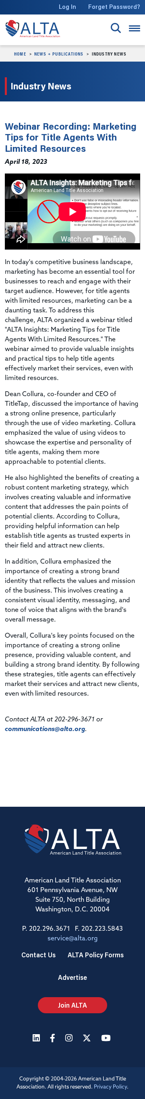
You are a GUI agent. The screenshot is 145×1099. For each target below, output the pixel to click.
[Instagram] (70, 1039)
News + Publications (59, 53)
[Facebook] (53, 1039)
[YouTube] (106, 1039)
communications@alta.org (45, 729)
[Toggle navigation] (134, 28)
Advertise (72, 977)
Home (20, 53)
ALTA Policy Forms (96, 954)
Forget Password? (114, 6)
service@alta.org (73, 939)
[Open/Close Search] (116, 28)
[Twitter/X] (88, 1039)
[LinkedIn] (37, 1039)
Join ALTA (72, 1005)
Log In (67, 6)
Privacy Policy (110, 1087)
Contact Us (38, 954)
